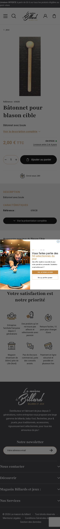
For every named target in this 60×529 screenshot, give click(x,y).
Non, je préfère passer (45, 277)
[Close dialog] (58, 241)
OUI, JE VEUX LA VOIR (44, 272)
